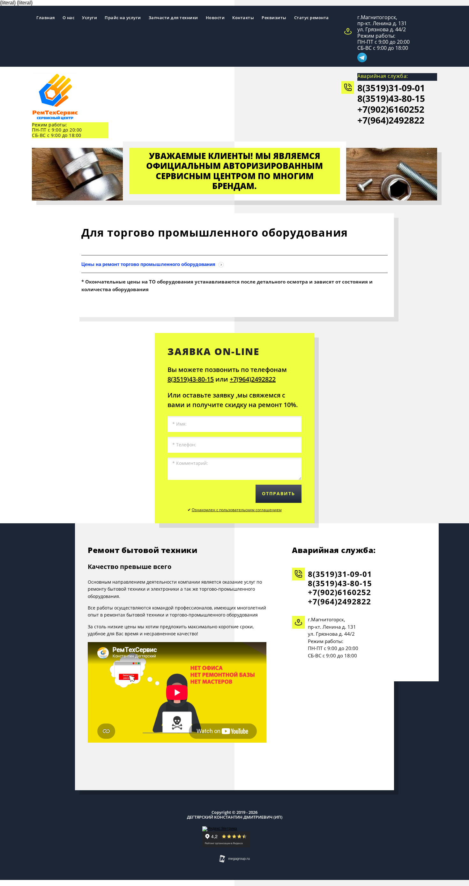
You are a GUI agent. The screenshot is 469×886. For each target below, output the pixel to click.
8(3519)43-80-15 (391, 98)
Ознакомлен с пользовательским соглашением (237, 509)
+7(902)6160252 (390, 109)
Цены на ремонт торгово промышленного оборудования (149, 264)
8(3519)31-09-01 (391, 88)
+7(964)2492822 (390, 120)
